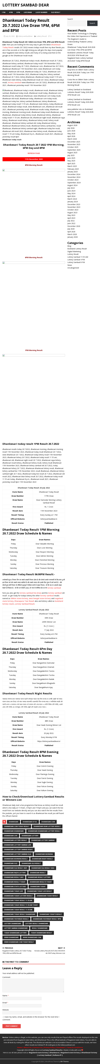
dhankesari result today (14, 882)
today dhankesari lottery (15, 933)
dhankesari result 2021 (14, 877)
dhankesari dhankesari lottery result (44, 831)
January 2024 (72, 201)
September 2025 (73, 150)
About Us (27, 1047)
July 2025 (71, 155)
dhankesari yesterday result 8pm (47, 919)
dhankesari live (10, 836)
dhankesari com (48, 822)
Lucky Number (41, 12)
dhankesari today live (13, 891)
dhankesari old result (31, 863)
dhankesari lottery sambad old (17, 854)
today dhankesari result (41, 933)
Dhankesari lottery (89, 1052)
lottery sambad (14, 82)
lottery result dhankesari (36, 923)
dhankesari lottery (30, 836)
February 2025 (73, 169)
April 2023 (71, 218)
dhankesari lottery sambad (43, 840)
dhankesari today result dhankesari (19, 914)
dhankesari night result (42, 859)
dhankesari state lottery (15, 886)
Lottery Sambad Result (25, 604)
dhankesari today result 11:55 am (18, 910)
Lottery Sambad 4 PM (76, 259)
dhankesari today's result (51, 914)
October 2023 (72, 210)
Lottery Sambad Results (52, 1050)
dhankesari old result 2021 (15, 868)
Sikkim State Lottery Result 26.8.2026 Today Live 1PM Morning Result (80, 72)
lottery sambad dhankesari (16, 928)
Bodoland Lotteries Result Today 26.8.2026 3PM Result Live (80, 92)
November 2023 (73, 207)
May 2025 (71, 161)
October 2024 (72, 180)
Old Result (55, 12)
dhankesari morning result (16, 859)
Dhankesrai (54, 1052)
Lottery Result (42, 36)
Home (19, 1047)
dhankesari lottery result (15, 840)
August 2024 (72, 185)
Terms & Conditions (75, 1047)
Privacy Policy (49, 1047)
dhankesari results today (41, 882)
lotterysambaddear (25, 36)
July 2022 (71, 221)
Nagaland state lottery (26, 1040)
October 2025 (72, 147)
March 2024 (72, 199)
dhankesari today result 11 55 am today (21, 905)
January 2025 (72, 171)
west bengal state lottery (40, 598)
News (69, 265)
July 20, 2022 (10, 36)
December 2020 (73, 226)
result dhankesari (39, 928)
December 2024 (73, 174)
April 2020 (71, 231)
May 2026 (71, 133)
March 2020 (72, 234)
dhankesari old (10, 863)
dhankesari (13, 822)
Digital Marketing (74, 251)
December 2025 (73, 142)
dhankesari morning (44, 854)
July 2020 (71, 229)
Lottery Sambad (44, 1055)
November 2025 (73, 144)
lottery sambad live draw (30, 593)
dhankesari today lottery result (18, 896)
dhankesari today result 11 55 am (18, 900)
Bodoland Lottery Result (77, 249)
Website (5, 1010)
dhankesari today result (47, 896)
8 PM (18, 12)
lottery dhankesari (12, 923)
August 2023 (72, 212)
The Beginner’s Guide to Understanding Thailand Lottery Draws (79, 42)
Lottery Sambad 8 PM (76, 262)
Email (4, 1002)
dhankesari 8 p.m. (30, 822)
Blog (69, 246)
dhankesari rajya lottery (15, 873)
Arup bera (71, 70)
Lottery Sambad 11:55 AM (77, 257)
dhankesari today (37, 886)
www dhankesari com (32, 937)
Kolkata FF (57, 1055)
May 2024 (71, 193)
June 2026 (71, 131)
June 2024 (71, 191)
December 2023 (73, 204)
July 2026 (71, 128)
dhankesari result (38, 873)
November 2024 (73, 177)
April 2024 (71, 196)
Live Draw (28, 12)
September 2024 (73, 182)
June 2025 (71, 158)
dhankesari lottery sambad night (18, 849)
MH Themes (64, 1061)
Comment (6, 977)
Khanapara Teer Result (24, 601)
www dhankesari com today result (19, 942)
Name (5, 995)
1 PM (3, 12)
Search (70, 19)
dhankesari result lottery (39, 877)
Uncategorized (73, 268)
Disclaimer (60, 1047)
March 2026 (72, 139)
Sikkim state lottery (19, 598)
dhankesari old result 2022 (42, 868)
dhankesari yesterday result (16, 919)
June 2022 (71, 223)
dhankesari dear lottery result (47, 826)
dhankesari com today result (16, 826)
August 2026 (72, 125)
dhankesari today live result (39, 891)
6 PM (11, 12)
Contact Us (37, 1047)
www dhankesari (11, 937)
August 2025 (72, 152)
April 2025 (71, 163)
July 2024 (71, 188)
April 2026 (71, 136)
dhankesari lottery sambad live (17, 845)
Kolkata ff (41, 1045)
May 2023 (71, 215)
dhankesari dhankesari (14, 831)
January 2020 (72, 237)
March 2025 (72, 166)
